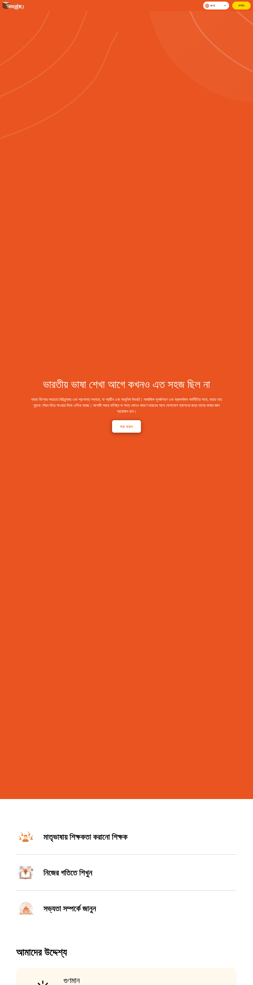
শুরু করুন (126, 426)
